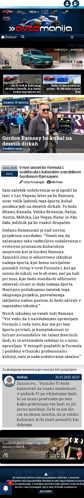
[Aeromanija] (64, 12)
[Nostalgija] (6, 18)
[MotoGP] (53, 12)
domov (8, 102)
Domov (11, 37)
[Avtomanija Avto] (7, 12)
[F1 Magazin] (20, 12)
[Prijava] (68, 3)
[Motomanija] (44, 12)
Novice (23, 102)
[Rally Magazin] (33, 12)
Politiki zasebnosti (66, 487)
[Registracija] (75, 3)
